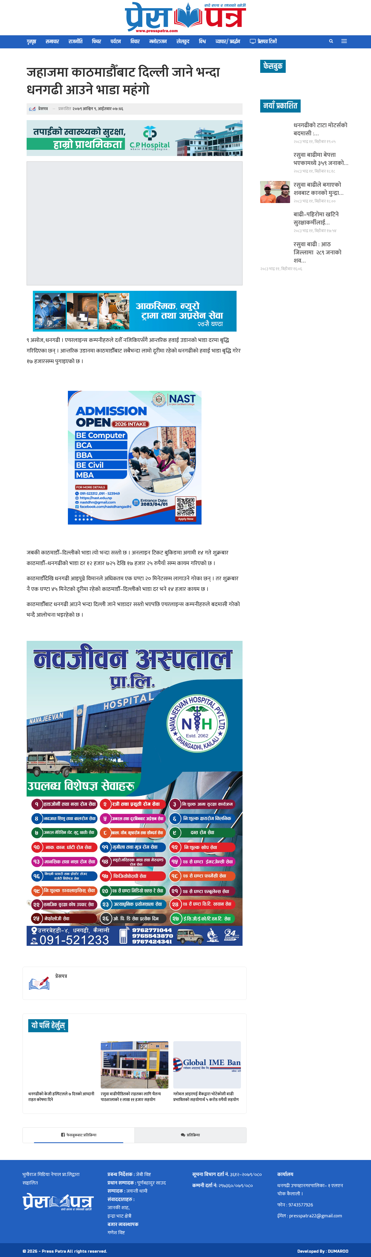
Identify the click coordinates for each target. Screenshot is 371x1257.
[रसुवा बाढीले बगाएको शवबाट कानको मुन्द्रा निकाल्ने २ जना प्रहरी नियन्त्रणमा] (275, 192)
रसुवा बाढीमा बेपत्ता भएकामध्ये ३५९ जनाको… (321, 159)
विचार (135, 42)
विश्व (202, 42)
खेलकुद (183, 42)
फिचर (96, 42)
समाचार (52, 42)
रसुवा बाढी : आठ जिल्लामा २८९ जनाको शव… (317, 252)
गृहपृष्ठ (31, 42)
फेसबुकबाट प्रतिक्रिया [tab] (81, 1135)
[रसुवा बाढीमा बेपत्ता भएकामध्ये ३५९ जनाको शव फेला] (275, 162)
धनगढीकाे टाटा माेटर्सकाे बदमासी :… (320, 129)
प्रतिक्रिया (193, 1135)
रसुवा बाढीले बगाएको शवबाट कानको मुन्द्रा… (318, 189)
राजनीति (75, 42)
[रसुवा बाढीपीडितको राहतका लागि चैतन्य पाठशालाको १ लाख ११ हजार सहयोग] (134, 1064)
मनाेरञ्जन (158, 42)
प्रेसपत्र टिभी (267, 42)
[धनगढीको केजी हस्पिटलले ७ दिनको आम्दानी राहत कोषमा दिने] (62, 1064)
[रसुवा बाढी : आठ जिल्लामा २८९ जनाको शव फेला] (275, 252)
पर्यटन (116, 42)
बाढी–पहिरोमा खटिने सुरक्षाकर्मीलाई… (316, 219)
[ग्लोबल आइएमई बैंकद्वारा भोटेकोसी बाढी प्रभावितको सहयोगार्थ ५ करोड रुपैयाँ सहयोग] (207, 1064)
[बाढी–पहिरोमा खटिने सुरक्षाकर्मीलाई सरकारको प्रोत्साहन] (275, 222)
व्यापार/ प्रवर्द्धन (228, 42)
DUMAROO (338, 1251)
